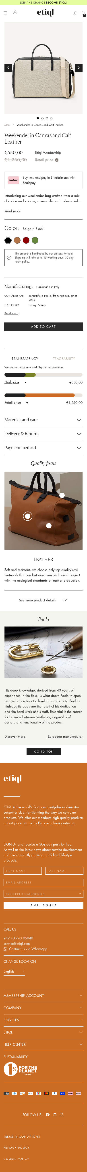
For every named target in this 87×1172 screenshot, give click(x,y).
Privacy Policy (17, 1147)
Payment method (20, 447)
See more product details (37, 600)
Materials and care (21, 419)
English (9, 971)
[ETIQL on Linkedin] (54, 1114)
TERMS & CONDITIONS (22, 1136)
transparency (25, 359)
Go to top (43, 751)
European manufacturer (65, 736)
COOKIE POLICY (16, 1159)
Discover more (14, 736)
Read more (12, 211)
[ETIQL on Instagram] (61, 1114)
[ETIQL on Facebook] (48, 1114)
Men (7, 125)
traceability (64, 359)
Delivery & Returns (21, 433)
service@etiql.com (17, 943)
